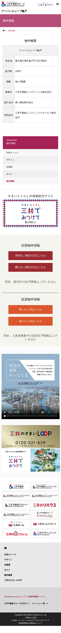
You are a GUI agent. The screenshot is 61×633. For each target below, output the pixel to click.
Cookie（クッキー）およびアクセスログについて (31, 620)
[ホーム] (4, 30)
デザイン (10, 160)
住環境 (9, 167)
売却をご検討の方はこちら (30, 255)
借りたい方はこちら (30, 321)
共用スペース (12, 152)
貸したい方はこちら (30, 309)
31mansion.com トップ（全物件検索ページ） (25, 596)
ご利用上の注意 (30, 618)
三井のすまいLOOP (13, 580)
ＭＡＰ (9, 174)
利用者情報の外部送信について (30, 623)
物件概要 (10, 181)
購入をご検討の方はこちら (30, 267)
